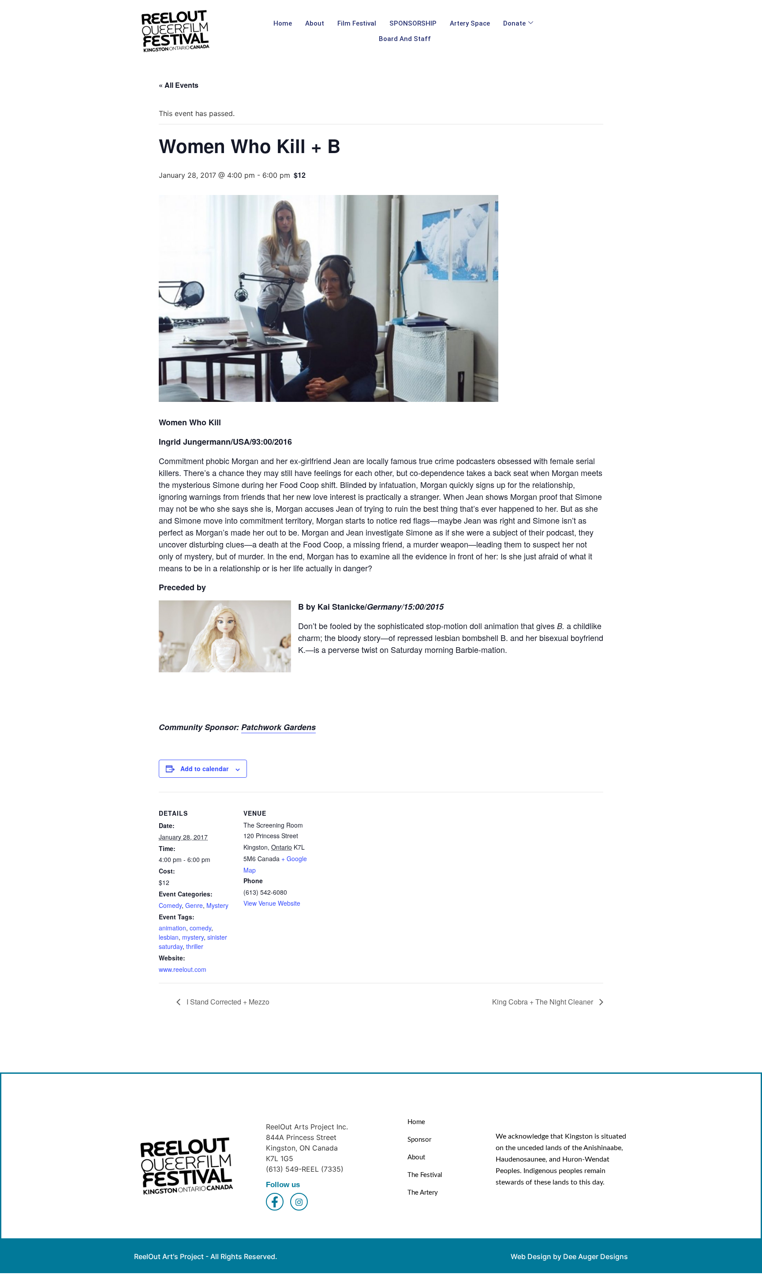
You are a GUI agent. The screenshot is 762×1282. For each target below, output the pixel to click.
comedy (200, 927)
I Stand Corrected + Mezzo (227, 1002)
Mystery (217, 905)
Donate (514, 23)
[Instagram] (299, 1202)
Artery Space (470, 23)
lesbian (169, 937)
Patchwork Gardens (278, 727)
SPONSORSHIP (413, 23)
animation (172, 927)
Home (282, 23)
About (314, 23)
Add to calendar (204, 768)
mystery (193, 937)
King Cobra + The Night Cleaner (543, 1002)
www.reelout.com (182, 969)
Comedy (170, 905)
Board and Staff (405, 39)
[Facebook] (275, 1202)
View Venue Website (271, 903)
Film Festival (356, 23)
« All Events (178, 85)
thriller (194, 946)
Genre (194, 905)
